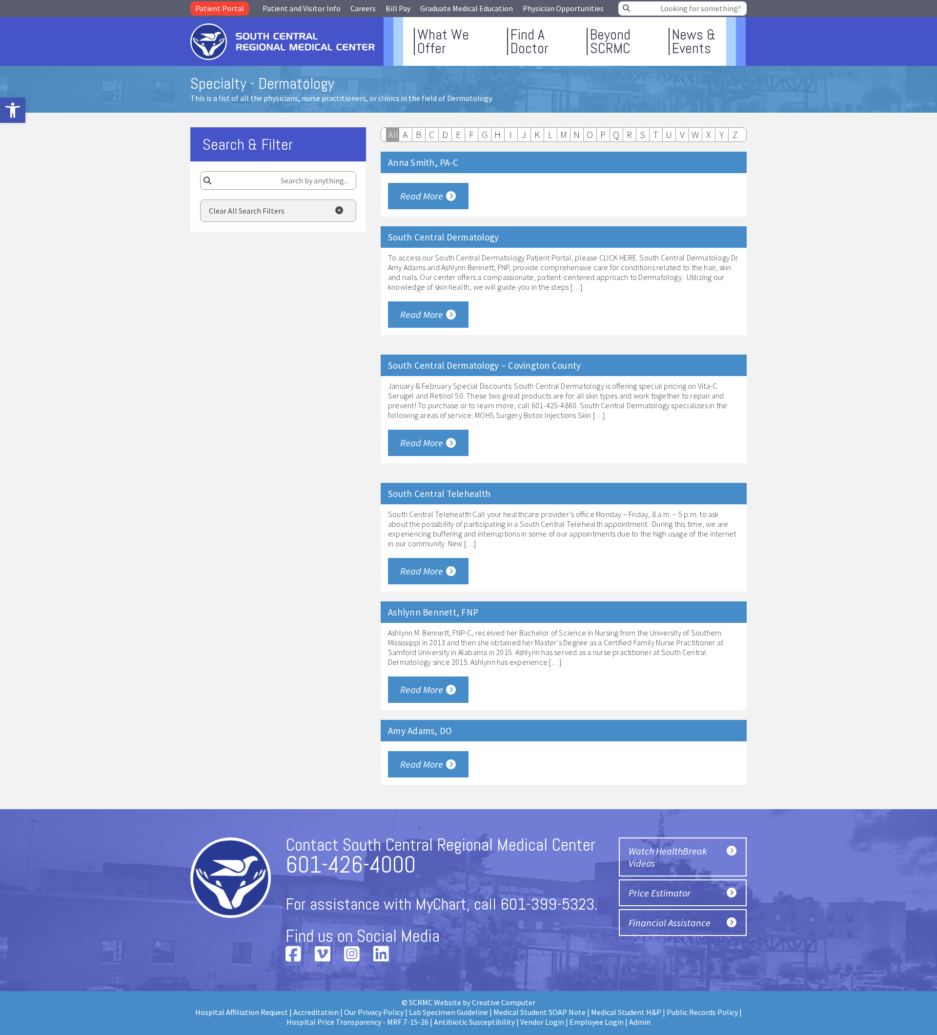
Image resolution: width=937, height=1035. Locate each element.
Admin (640, 1022)
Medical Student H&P (626, 1012)
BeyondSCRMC (610, 41)
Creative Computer (503, 1002)
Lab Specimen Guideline (448, 1012)
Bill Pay (398, 8)
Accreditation (316, 1012)
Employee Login (597, 1022)
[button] (12, 110)
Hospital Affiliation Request (241, 1012)
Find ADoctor (529, 41)
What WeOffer (443, 41)
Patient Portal (219, 8)
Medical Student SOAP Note (539, 1012)
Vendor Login (542, 1022)
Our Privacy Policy (374, 1012)
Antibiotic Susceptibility (474, 1022)
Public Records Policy (702, 1012)
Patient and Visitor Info (302, 8)
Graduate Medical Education (466, 8)
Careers (363, 8)
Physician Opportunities (563, 8)
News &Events (693, 41)
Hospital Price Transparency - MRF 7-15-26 (357, 1022)
